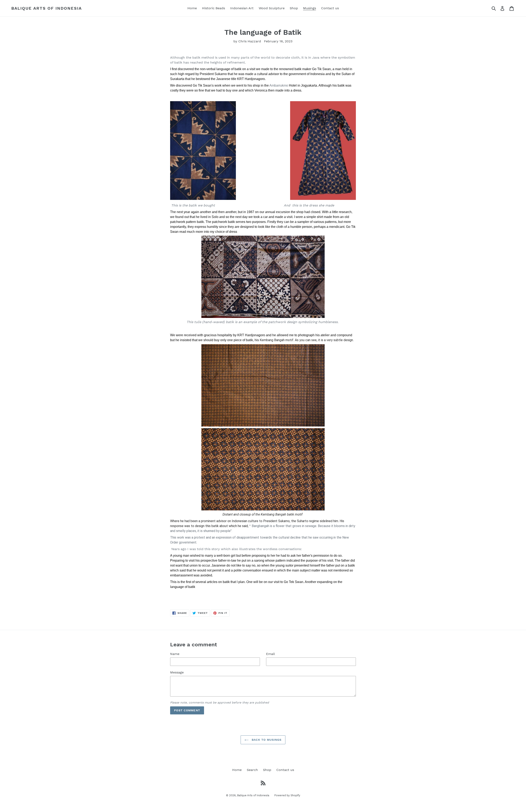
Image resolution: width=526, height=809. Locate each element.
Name (174, 654)
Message (177, 672)
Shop (267, 770)
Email (270, 654)
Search (252, 770)
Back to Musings (266, 739)
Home (237, 770)
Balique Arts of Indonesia (46, 8)
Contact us (285, 770)
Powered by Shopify (287, 795)
